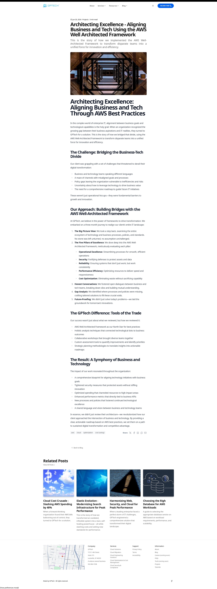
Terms (134, 552)
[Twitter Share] (130, 433)
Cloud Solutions (115, 549)
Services (101, 6)
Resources (113, 6)
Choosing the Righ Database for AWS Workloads (154, 504)
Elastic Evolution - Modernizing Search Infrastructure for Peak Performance (91, 506)
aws (72, 432)
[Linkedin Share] (138, 433)
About (92, 6)
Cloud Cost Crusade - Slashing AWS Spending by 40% (57, 504)
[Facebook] (172, 581)
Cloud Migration (115, 552)
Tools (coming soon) (161, 561)
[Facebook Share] (134, 433)
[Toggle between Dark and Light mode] (153, 6)
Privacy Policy (136, 549)
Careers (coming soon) (162, 555)
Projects (85, 19)
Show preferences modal (9, 588)
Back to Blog (78, 448)
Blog (124, 6)
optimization (88, 432)
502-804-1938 (164, 6)
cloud (79, 432)
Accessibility (136, 555)
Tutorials (158, 567)
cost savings (99, 432)
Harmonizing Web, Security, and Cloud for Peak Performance (124, 504)
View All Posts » (49, 465)
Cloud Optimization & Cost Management (119, 561)
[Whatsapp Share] (141, 433)
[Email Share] (145, 433)
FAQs (156, 558)
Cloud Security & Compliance (115, 566)
